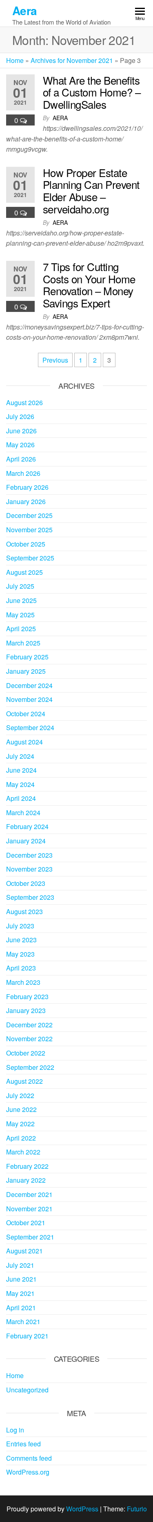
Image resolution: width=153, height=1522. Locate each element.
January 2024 (26, 840)
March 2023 (23, 982)
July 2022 (20, 1095)
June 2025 (21, 600)
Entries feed (23, 1443)
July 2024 (20, 756)
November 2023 (29, 869)
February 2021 (27, 1335)
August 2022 (24, 1081)
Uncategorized (27, 1389)
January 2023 (26, 1010)
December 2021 (29, 1194)
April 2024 (21, 798)
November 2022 (29, 1038)
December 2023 (29, 855)
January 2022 (26, 1180)
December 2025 (29, 515)
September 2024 (30, 727)
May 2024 (20, 784)
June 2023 (21, 939)
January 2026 (26, 501)
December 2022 (29, 1024)
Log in (15, 1430)
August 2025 (24, 572)
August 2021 (24, 1250)
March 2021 (23, 1321)
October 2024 (25, 713)
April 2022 (21, 1138)
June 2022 (21, 1109)
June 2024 (21, 770)
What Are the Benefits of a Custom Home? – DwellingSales (91, 92)
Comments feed (29, 1458)
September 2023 (30, 897)
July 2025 (20, 586)
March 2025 (23, 643)
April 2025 (21, 628)
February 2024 (27, 826)
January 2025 (26, 671)
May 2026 (20, 444)
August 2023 (24, 911)
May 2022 (20, 1123)
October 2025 (25, 544)
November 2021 (29, 1208)
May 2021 (20, 1293)
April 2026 (21, 459)
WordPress (82, 1508)
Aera (24, 10)
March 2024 (23, 812)
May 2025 (20, 614)
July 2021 (20, 1265)
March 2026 (23, 473)
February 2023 (27, 996)
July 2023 (20, 925)
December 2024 (29, 685)
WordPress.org (27, 1472)
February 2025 (27, 656)
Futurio (137, 1508)
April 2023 (21, 968)
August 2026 (24, 402)
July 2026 (20, 416)
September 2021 (30, 1237)
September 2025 (30, 558)
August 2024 (24, 741)
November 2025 (29, 529)
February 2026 (27, 487)
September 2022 (30, 1067)
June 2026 (21, 430)
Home (15, 60)
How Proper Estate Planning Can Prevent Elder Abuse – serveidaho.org (91, 190)
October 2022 (25, 1053)
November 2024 (29, 699)
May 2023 (20, 954)
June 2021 (21, 1279)
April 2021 (21, 1307)
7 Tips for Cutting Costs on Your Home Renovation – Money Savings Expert (89, 284)
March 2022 (23, 1152)
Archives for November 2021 (72, 60)
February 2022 (27, 1166)
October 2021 (25, 1222)
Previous (55, 360)
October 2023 (25, 883)
